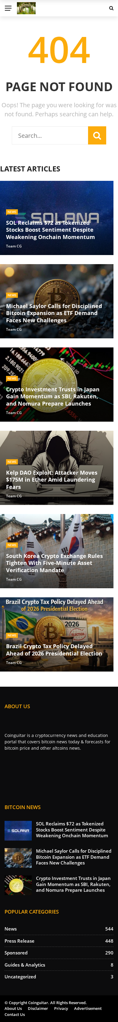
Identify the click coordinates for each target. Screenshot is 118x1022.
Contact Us (15, 1014)
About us (13, 1008)
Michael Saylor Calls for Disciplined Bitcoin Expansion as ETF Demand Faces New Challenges (73, 857)
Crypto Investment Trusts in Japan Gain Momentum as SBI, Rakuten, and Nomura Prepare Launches (73, 884)
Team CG (14, 246)
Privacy (61, 1008)
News (12, 212)
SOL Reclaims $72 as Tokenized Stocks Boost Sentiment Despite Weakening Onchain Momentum (72, 829)
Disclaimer (38, 1008)
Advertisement (88, 1008)
